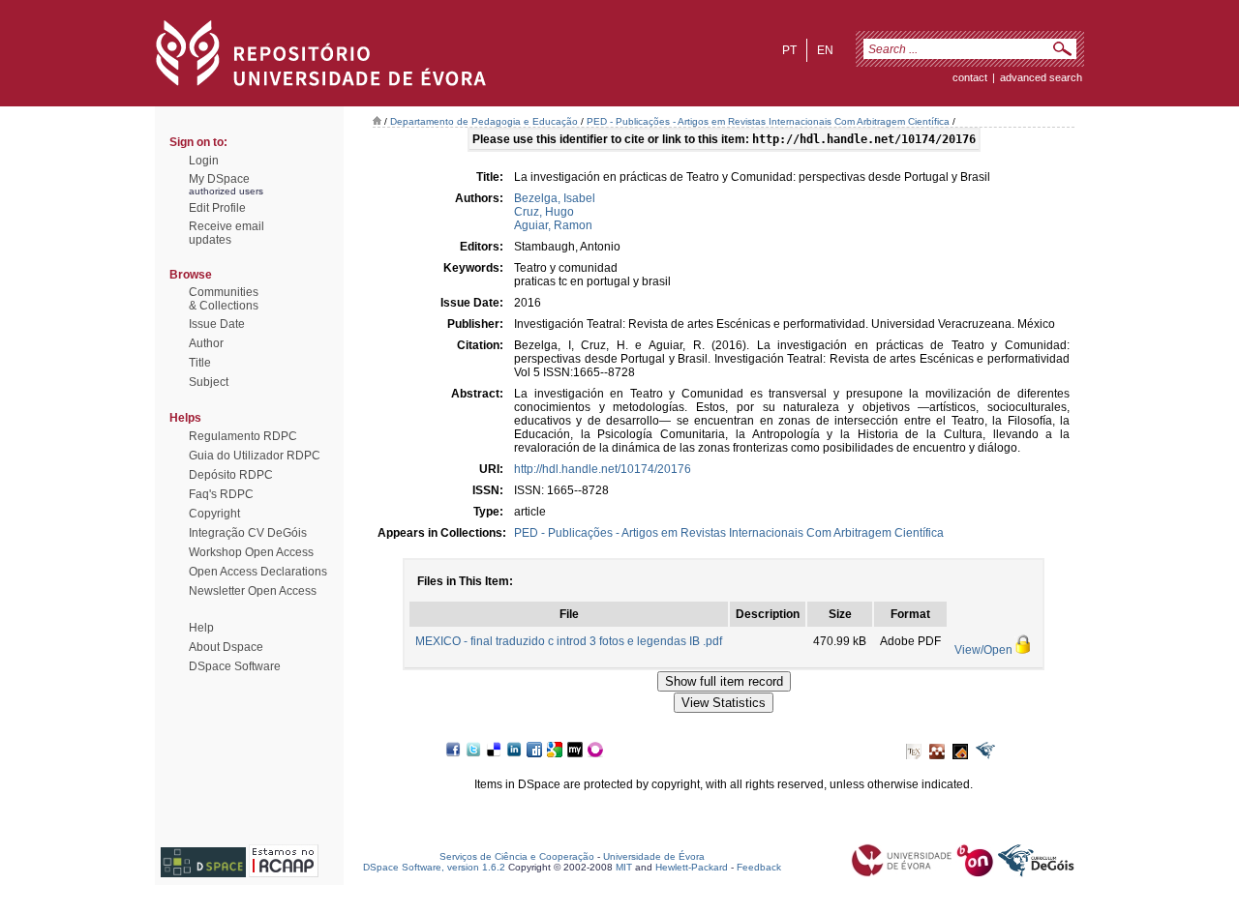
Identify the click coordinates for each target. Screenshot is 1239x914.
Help (201, 627)
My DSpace (219, 179)
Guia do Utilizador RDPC (254, 455)
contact (969, 77)
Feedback (759, 867)
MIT (624, 867)
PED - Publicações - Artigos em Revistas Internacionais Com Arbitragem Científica (768, 121)
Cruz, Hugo (544, 212)
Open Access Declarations (258, 571)
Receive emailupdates (226, 233)
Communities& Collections (223, 298)
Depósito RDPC (231, 475)
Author (206, 343)
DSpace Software (235, 666)
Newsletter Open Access (253, 591)
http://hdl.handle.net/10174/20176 (602, 469)
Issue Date (217, 324)
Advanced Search (1041, 77)
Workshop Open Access (251, 552)
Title (200, 362)
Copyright (214, 513)
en (825, 50)
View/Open (983, 650)
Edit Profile (217, 208)
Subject (208, 382)
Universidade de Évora (654, 856)
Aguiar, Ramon (553, 225)
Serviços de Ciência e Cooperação (516, 856)
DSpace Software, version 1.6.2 (434, 867)
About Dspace (226, 647)
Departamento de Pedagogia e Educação (484, 121)
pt (789, 50)
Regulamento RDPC (243, 436)
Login (204, 160)
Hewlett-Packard (691, 867)
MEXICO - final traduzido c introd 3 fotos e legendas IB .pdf (568, 641)
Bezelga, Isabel (554, 198)
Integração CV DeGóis (248, 533)
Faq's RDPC (221, 494)
